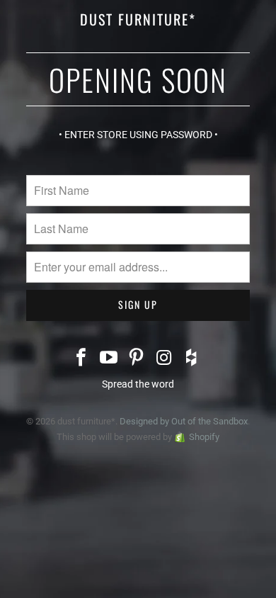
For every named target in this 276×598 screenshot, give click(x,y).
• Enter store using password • (138, 134)
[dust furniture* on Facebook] (82, 359)
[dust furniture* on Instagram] (164, 359)
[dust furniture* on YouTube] (109, 359)
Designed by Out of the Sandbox (184, 421)
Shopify (204, 436)
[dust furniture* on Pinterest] (137, 359)
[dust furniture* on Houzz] (192, 359)
